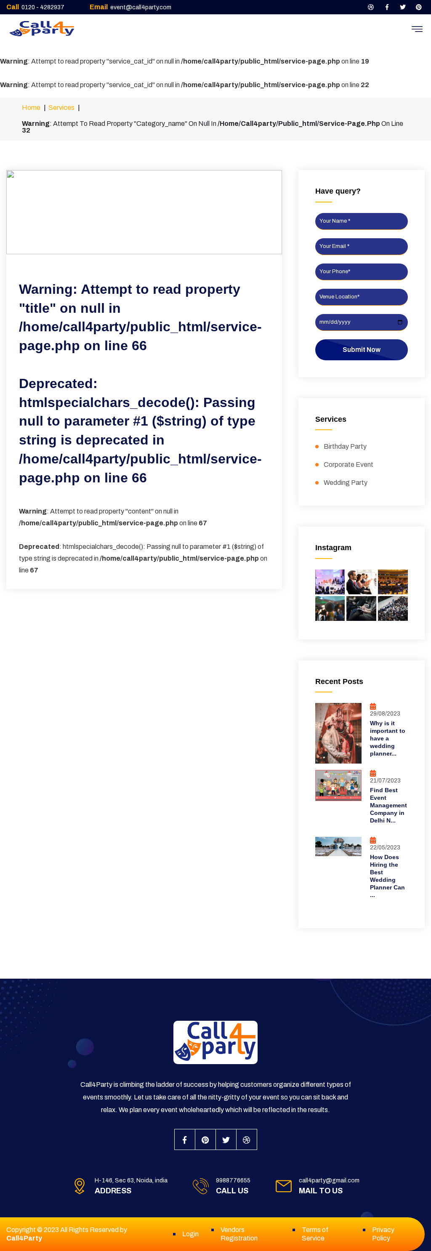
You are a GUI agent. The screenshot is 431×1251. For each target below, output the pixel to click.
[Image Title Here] (330, 582)
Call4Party (24, 1238)
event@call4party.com (140, 7)
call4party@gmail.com (329, 1180)
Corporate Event (348, 464)
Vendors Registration (239, 1234)
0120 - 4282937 (42, 7)
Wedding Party (345, 482)
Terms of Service (315, 1234)
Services (61, 107)
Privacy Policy (383, 1234)
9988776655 (233, 1180)
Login (190, 1234)
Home (31, 107)
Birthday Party (345, 446)
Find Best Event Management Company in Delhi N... (388, 805)
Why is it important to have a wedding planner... (387, 738)
